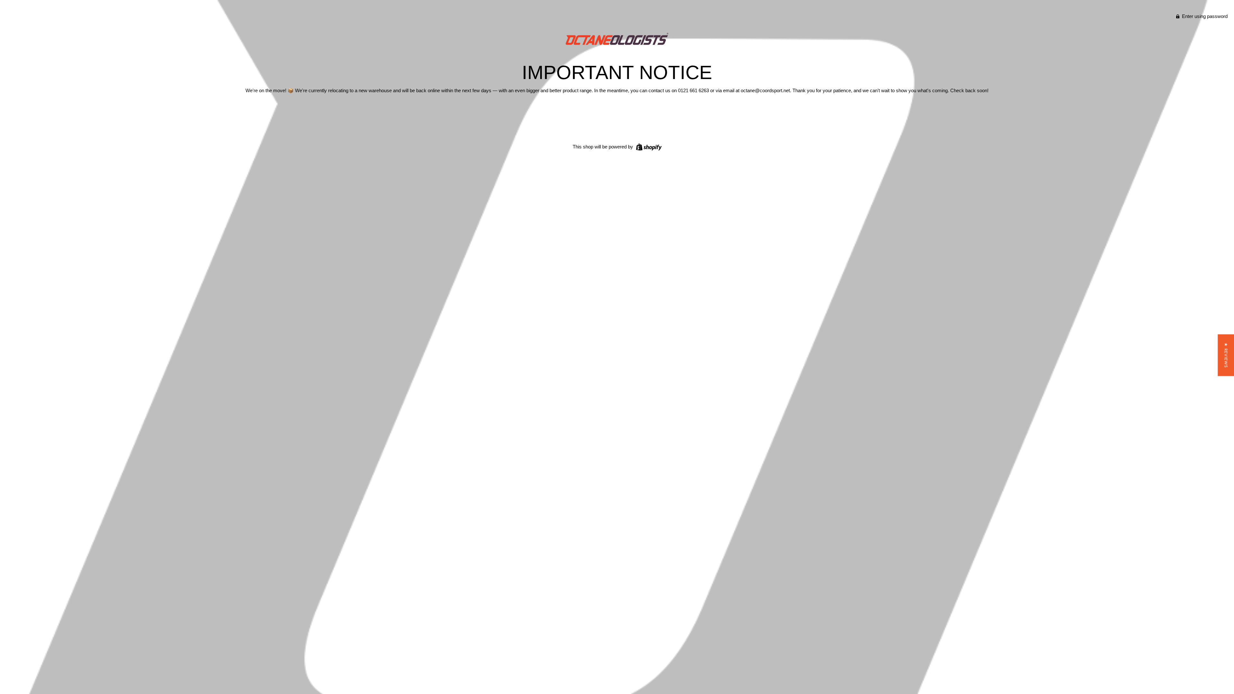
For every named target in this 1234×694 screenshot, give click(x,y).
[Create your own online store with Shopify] (648, 146)
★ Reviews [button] (1226, 355)
